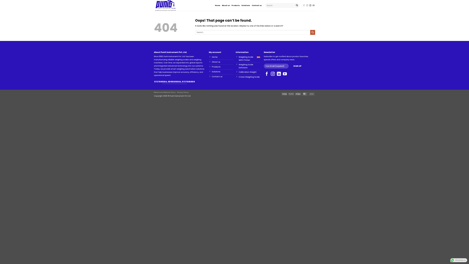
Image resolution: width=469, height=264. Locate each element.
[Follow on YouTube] (313, 5)
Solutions (245, 5)
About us (226, 5)
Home (217, 5)
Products (236, 5)
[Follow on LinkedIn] (310, 5)
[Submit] (297, 5)
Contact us (257, 5)
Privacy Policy (183, 92)
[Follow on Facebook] (304, 5)
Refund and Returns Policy (165, 92)
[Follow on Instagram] (307, 5)
